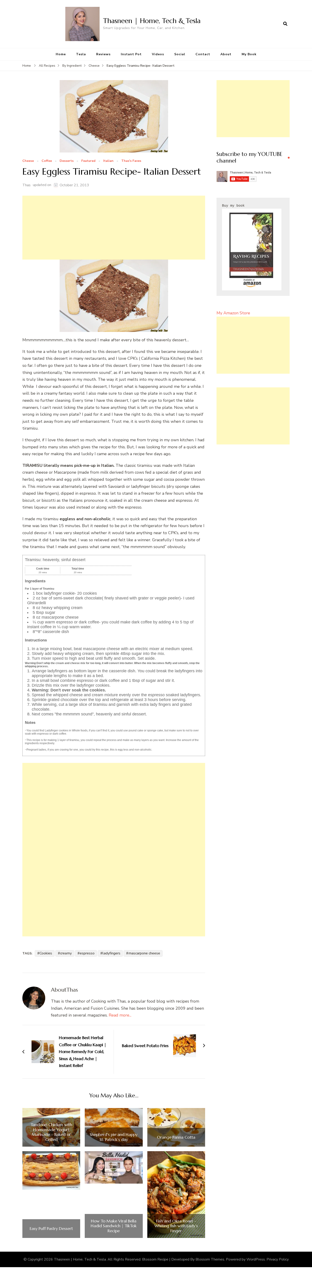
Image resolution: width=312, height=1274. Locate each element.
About (225, 54)
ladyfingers (111, 953)
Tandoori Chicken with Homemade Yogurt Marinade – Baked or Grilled (51, 1132)
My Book (249, 54)
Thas (26, 185)
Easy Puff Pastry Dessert (51, 1228)
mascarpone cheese (144, 953)
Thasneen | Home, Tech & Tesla (152, 20)
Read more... (120, 1015)
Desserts (67, 161)
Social (179, 54)
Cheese (28, 161)
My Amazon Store (233, 313)
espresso (87, 953)
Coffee (47, 161)
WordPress (255, 1259)
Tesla (81, 54)
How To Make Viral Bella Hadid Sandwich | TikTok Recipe (114, 1226)
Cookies (46, 953)
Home (61, 54)
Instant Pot (131, 54)
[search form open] (285, 24)
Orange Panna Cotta (176, 1137)
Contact (203, 54)
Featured (88, 161)
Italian (108, 161)
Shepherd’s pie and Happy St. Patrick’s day (113, 1137)
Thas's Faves (131, 161)
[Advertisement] (113, 228)
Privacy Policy (278, 1259)
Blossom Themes (210, 1259)
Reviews (103, 54)
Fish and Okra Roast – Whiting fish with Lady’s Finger (176, 1226)
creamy (66, 953)
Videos (158, 54)
